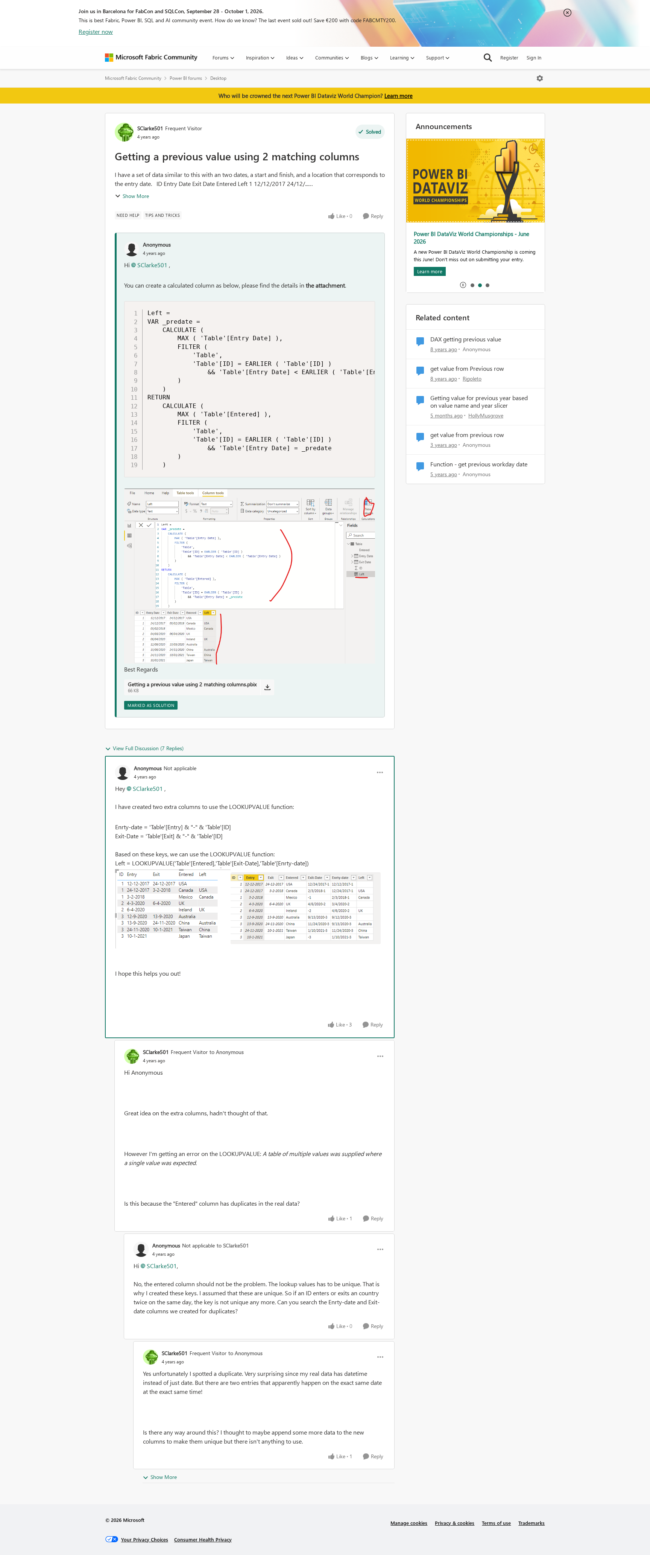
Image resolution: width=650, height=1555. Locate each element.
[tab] (472, 285)
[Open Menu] (540, 78)
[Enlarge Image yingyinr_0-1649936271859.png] (249, 577)
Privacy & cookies (454, 1523)
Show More (136, 196)
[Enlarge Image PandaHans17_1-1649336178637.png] (306, 908)
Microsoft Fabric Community (133, 78)
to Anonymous (227, 1051)
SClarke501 (150, 128)
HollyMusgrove (485, 415)
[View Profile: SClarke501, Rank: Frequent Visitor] (124, 132)
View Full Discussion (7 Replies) (148, 748)
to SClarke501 (233, 1245)
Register (509, 57)
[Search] (487, 57)
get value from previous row (467, 435)
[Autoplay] (463, 285)
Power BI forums (186, 78)
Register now (96, 31)
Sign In (534, 57)
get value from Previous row (467, 368)
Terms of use (496, 1523)
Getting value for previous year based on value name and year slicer (479, 402)
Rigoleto (472, 378)
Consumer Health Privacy (203, 1539)
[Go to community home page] (151, 57)
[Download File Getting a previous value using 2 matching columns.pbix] (267, 687)
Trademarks (531, 1523)
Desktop (218, 78)
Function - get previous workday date (478, 464)
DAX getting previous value (465, 339)
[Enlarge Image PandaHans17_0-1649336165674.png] (173, 908)
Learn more (398, 95)
